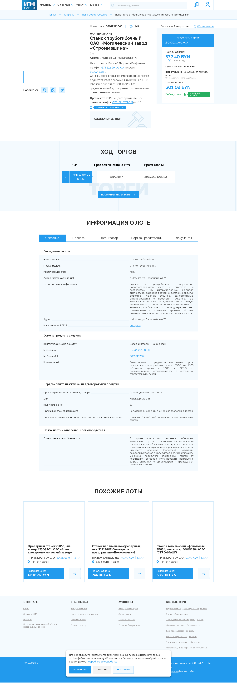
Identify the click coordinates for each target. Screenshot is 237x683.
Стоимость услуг (79, 625)
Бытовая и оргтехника (176, 636)
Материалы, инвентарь (177, 647)
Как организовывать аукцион (85, 614)
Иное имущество (198, 647)
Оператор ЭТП (30, 614)
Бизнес (94, 4)
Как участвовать (79, 608)
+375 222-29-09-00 (112, 67)
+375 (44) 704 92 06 (30, 663)
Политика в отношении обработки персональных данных (40, 625)
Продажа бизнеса (126, 619)
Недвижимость (173, 608)
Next (84, 46)
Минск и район (40, 561)
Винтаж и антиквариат (177, 642)
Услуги (80, 4)
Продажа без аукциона (129, 625)
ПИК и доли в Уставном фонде (180, 619)
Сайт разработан (172, 671)
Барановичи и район (108, 561)
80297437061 (97, 71)
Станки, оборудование (177, 614)
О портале (63, 4)
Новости (27, 619)
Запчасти (195, 642)
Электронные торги (128, 608)
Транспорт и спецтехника (195, 608)
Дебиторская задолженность (180, 631)
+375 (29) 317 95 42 (122, 102)
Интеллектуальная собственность (182, 625)
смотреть (135, 325)
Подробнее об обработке (102, 661)
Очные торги (124, 614)
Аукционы (45, 4)
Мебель (193, 636)
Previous (27, 46)
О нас (26, 608)
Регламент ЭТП (78, 619)
